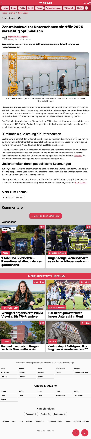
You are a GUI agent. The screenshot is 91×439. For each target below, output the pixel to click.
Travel (40, 395)
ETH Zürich (80, 182)
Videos (22, 372)
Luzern (11, 39)
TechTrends (78, 395)
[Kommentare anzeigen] (84, 432)
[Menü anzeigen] (89, 2)
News (3, 368)
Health (3, 391)
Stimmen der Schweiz (82, 372)
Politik (21, 368)
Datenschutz (40, 421)
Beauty (3, 399)
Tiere (21, 395)
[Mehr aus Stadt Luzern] (45, 276)
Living (21, 391)
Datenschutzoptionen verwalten (77, 421)
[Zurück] (1, 2)
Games (58, 372)
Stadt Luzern (23, 13)
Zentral (12, 13)
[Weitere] (86, 8)
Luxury (58, 391)
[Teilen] (75, 432)
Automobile (60, 395)
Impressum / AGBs (55, 421)
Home (4, 13)
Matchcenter (61, 368)
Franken (78, 155)
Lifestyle (4, 376)
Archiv (40, 376)
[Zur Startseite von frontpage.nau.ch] (45, 3)
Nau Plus (41, 372)
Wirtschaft (5, 372)
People (77, 368)
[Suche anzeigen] (85, 2)
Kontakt (29, 421)
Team (14, 421)
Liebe (40, 391)
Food (3, 395)
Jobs (21, 421)
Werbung (5, 421)
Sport (40, 368)
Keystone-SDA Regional (18, 36)
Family (76, 391)
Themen (22, 376)
